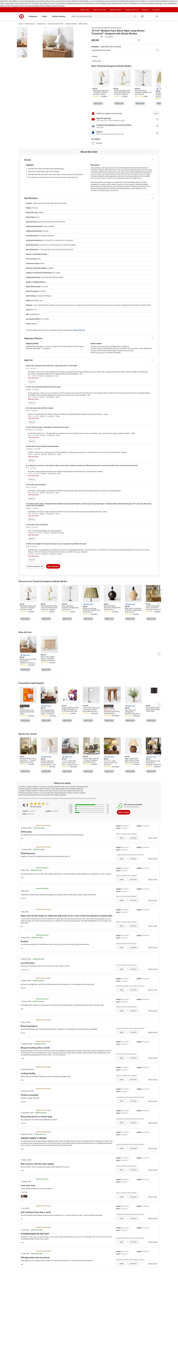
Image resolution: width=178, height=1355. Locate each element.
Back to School (19, 1)
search (136, 16)
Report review (152, 838)
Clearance (121, 3)
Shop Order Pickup (9, 6)
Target (21, 23)
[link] (97, 36)
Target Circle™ (85, 9)
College (28, 1)
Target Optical (107, 3)
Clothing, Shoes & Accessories (50, 1)
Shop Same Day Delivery (25, 6)
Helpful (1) (42, 397)
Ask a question (53, 566)
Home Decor (41, 23)
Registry (37, 6)
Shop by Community (95, 3)
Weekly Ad (145, 9)
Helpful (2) (41, 376)
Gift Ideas (76, 3)
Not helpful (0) (49, 376)
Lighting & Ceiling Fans (55, 23)
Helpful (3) (44, 454)
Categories (33, 16)
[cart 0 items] (157, 16)
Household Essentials (115, 1)
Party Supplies (67, 3)
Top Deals (154, 3)
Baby (124, 1)
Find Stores (60, 6)
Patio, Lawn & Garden (93, 1)
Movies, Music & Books (53, 3)
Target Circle (51, 6)
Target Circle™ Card (99, 9)
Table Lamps (83, 23)
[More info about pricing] (139, 40)
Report (56, 376)
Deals (115, 3)
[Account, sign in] (146, 16)
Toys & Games (16, 3)
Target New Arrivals (7, 1)
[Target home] (21, 16)
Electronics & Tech (28, 3)
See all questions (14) (35, 566)
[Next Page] (157, 50)
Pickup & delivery (58, 16)
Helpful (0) (44, 473)
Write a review (123, 812)
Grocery (104, 1)
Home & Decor (67, 1)
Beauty (129, 1)
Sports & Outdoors (149, 1)
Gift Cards (84, 3)
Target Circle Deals (165, 3)
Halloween (35, 1)
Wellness (167, 1)
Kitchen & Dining (79, 1)
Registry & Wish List (131, 9)
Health (161, 1)
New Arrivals (129, 3)
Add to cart (96, 61)
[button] (97, 36)
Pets (157, 1)
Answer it (32, 382)
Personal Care (137, 1)
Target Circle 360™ (116, 9)
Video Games (40, 3)
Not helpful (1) (51, 416)
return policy (100, 352)
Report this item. (79, 330)
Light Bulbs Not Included (101, 50)
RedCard (43, 6)
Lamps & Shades (70, 23)
